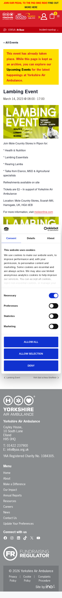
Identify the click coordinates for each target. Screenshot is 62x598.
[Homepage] (8, 17)
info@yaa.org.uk (18, 449)
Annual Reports (12, 495)
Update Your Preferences (18, 523)
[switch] (53, 305)
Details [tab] (31, 238)
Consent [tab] (11, 238)
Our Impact (10, 489)
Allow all (31, 341)
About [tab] (50, 238)
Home (6, 473)
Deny (31, 365)
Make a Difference (14, 484)
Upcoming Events (19, 70)
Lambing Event (13, 377)
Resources (9, 501)
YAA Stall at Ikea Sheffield (45, 377)
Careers (8, 506)
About (6, 478)
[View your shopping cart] (52, 16)
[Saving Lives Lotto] (28, 17)
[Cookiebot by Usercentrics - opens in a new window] (44, 229)
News (6, 512)
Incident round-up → (49, 29)
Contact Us (10, 518)
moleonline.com (43, 212)
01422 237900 (17, 445)
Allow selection (31, 353)
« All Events (10, 42)
